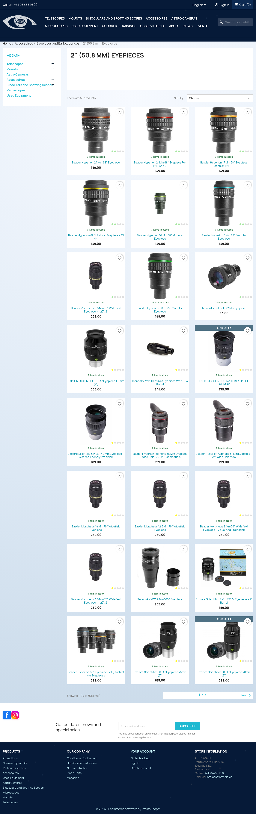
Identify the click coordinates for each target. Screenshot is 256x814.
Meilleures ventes (14, 768)
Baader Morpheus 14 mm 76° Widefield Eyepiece (96, 528)
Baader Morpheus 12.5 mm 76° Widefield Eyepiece (160, 528)
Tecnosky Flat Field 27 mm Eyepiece (224, 308)
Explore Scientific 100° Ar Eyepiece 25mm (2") (160, 673)
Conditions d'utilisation (82, 758)
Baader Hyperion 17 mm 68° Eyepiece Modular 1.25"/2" (224, 164)
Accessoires (157, 18)
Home (13, 55)
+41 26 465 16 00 (25, 5)
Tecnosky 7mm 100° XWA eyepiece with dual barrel (160, 382)
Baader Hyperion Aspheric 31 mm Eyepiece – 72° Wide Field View (224, 455)
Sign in (135, 763)
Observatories (152, 26)
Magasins (73, 778)
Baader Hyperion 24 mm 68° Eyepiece (96, 162)
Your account (143, 751)
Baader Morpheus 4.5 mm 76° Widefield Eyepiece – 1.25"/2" (96, 601)
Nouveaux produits (15, 763)
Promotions (10, 758)
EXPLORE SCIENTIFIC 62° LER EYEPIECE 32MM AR (224, 382)
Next (246, 695)
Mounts (75, 18)
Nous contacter (77, 768)
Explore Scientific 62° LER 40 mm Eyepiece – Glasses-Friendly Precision (96, 455)
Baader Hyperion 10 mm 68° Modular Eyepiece (160, 237)
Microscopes (56, 26)
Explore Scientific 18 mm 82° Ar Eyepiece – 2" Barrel (224, 601)
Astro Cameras (184, 18)
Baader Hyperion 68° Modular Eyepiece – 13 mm (96, 237)
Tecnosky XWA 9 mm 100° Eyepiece (160, 599)
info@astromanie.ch (219, 777)
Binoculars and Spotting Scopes (114, 18)
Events (202, 26)
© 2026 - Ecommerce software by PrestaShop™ (128, 809)
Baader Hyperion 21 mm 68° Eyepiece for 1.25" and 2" (160, 164)
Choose (220, 98)
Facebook (7, 715)
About (174, 26)
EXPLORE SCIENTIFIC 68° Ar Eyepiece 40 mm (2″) (96, 382)
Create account (141, 768)
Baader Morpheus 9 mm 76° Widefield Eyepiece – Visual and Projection (224, 528)
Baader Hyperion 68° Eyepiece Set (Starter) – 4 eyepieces (96, 673)
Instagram (15, 715)
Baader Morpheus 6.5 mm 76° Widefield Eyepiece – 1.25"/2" (96, 309)
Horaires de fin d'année (82, 763)
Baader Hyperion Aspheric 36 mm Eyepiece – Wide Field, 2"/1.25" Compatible (159, 455)
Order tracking (140, 758)
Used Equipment (84, 26)
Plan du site (74, 773)
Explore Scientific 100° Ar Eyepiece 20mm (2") (224, 673)
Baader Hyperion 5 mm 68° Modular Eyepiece (224, 237)
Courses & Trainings (119, 26)
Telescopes (55, 18)
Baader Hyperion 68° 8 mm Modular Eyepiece (160, 309)
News (188, 26)
